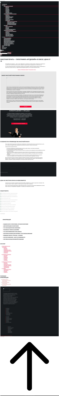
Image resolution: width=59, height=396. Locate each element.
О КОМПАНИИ (4, 4)
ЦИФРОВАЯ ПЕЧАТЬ (7, 39)
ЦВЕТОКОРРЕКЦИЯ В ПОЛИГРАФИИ (11, 225)
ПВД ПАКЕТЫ (6, 270)
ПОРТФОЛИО (4, 47)
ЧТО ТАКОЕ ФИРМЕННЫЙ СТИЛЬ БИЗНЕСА (12, 231)
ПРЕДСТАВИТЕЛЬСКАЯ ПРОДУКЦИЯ (10, 13)
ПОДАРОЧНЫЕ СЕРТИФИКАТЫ (11, 31)
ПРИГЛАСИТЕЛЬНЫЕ (9, 34)
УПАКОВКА (6, 25)
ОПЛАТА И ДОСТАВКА (6, 45)
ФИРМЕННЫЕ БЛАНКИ (9, 16)
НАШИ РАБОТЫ (10, 332)
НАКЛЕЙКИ (7, 12)
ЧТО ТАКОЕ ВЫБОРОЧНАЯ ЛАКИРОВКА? (11, 227)
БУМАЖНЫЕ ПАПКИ (9, 17)
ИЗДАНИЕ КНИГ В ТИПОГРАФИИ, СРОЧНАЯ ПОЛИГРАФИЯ (15, 224)
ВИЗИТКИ (7, 7)
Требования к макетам (24, 69)
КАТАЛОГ (3, 5)
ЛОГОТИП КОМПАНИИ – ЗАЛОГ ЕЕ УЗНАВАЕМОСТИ (14, 237)
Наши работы (31, 69)
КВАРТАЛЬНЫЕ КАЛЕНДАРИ (12, 21)
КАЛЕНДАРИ (8, 20)
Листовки (7, 9)
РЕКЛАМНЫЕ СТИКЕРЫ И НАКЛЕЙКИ (11, 229)
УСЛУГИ (3, 37)
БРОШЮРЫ (7, 10)
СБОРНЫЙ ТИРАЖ (7, 44)
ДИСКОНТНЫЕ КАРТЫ (9, 36)
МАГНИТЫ (7, 32)
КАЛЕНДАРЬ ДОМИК (11, 22)
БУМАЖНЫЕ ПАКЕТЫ (7, 269)
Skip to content (2, 0)
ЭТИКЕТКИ (5, 272)
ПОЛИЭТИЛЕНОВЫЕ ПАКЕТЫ (11, 29)
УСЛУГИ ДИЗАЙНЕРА (7, 38)
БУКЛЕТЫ (7, 8)
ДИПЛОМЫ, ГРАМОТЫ (10, 35)
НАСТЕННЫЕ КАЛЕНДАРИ (11, 24)
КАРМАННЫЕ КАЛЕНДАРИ (11, 23)
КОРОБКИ (7, 28)
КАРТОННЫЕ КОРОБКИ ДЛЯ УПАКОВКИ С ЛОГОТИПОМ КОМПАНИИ (17, 233)
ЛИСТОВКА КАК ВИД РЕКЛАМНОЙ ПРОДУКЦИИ (13, 239)
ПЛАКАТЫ (7, 11)
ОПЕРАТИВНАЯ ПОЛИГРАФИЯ (9, 41)
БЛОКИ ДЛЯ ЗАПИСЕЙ (9, 19)
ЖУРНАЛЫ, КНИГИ (8, 322)
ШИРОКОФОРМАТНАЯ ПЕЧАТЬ (9, 40)
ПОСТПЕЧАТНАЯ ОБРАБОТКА (9, 43)
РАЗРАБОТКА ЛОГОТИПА (8, 42)
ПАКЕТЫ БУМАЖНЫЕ (9, 26)
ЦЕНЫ (3, 46)
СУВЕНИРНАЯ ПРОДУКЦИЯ (8, 30)
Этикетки (7, 27)
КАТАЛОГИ (7, 18)
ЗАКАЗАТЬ (25, 106)
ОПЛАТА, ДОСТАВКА (11, 327)
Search (9, 53)
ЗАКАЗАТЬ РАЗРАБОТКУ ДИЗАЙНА (19, 123)
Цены (35, 69)
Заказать (19, 69)
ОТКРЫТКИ (8, 33)
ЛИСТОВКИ (6, 255)
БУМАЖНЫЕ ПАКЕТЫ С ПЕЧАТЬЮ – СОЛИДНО (13, 235)
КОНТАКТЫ (4, 48)
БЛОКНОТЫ (8, 15)
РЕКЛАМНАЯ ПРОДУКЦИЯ (8, 6)
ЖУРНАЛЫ (5, 258)
